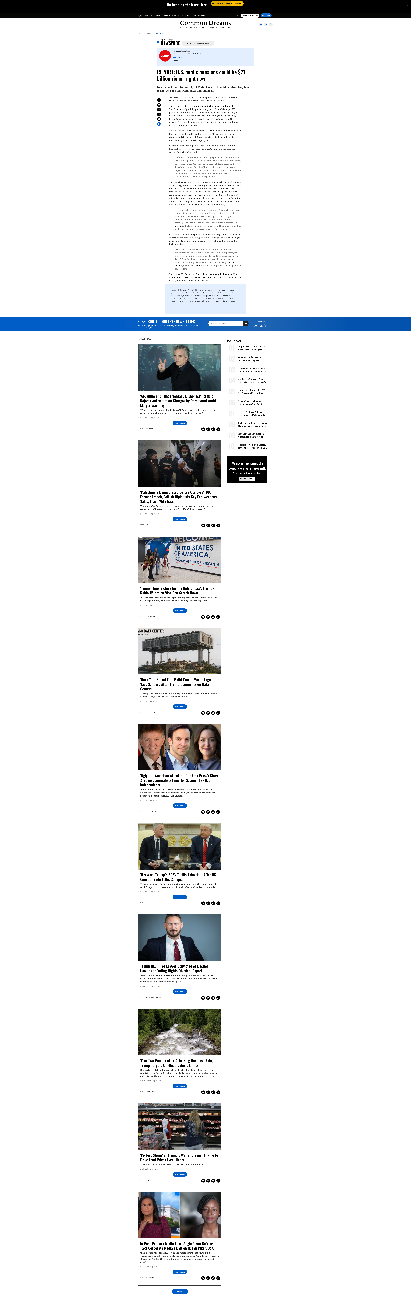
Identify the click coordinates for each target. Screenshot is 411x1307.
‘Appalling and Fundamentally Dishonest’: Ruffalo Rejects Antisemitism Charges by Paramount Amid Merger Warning (178, 400)
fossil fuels (205, 100)
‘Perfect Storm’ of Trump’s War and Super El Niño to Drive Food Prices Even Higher (179, 1157)
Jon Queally (144, 418)
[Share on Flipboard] (208, 429)
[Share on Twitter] (159, 105)
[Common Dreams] (140, 15)
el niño (148, 1180)
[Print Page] (159, 119)
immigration (150, 616)
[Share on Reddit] (213, 429)
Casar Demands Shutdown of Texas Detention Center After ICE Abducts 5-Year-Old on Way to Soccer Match (252, 381)
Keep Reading (180, 423)
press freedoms (151, 811)
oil (179, 195)
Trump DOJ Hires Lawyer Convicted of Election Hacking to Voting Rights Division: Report (174, 968)
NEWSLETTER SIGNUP (250, 15)
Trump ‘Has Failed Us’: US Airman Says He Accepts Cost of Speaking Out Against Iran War (251, 348)
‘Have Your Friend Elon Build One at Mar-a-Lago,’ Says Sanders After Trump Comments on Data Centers (176, 684)
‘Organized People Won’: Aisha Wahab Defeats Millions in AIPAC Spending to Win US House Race (251, 413)
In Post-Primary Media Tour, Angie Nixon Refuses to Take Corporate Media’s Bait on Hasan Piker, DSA (178, 1245)
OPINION (157, 15)
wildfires (199, 265)
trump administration (154, 997)
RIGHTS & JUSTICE (190, 15)
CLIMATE (165, 15)
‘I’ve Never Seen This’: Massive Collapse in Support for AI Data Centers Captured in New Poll (252, 370)
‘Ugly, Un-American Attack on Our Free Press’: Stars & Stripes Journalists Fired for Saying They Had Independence (179, 780)
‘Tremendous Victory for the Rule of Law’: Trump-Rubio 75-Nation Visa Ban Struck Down (177, 590)
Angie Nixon (150, 1278)
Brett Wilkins (144, 986)
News (142, 429)
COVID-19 (231, 185)
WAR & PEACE (202, 15)
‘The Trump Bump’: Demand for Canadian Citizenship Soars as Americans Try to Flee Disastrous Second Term (252, 424)
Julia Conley (144, 1267)
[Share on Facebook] (159, 100)
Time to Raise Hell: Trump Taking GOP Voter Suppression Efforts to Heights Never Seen (251, 392)
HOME (140, 33)
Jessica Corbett (145, 1081)
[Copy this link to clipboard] (159, 114)
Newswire (148, 33)
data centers (150, 712)
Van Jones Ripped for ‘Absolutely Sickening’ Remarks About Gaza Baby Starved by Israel (251, 403)
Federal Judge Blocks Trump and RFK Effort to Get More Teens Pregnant (251, 435)
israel (148, 525)
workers (179, 226)
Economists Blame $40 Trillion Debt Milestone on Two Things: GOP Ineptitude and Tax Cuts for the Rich (251, 359)
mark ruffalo (150, 429)
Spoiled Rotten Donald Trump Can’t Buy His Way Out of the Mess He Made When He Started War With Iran (252, 446)
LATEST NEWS (149, 15)
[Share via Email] (159, 109)
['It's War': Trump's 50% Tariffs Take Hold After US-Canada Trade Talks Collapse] (179, 846)
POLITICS (180, 15)
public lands (150, 1092)
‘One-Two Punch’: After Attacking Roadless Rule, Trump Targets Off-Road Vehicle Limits (176, 1063)
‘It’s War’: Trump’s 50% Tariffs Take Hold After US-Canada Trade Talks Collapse (178, 877)
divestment (214, 195)
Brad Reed (144, 1169)
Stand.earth (159, 33)
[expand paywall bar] (408, 5)
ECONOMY (172, 15)
